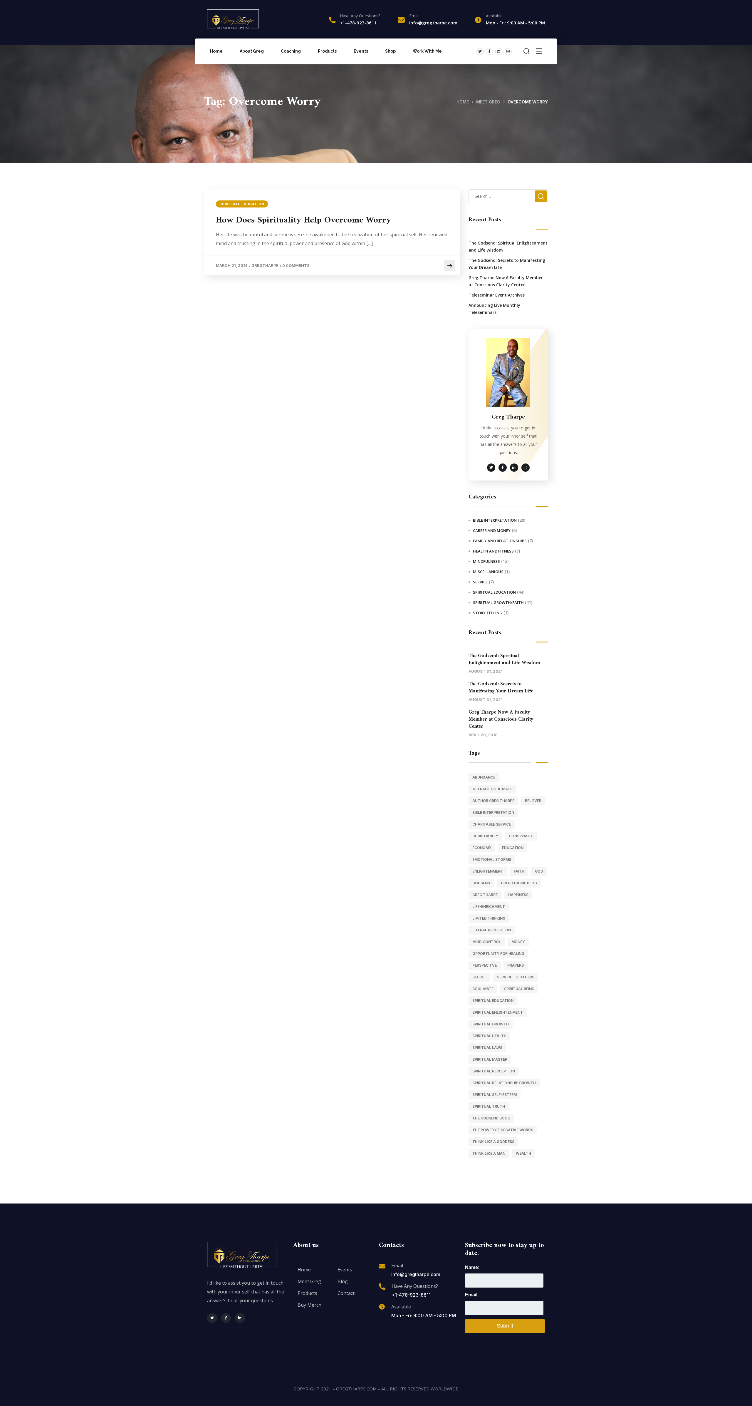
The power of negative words (502, 1130)
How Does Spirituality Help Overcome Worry (303, 220)
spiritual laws (487, 1047)
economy (481, 848)
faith (519, 871)
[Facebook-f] (489, 51)
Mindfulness (486, 561)
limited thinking (488, 918)
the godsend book (491, 1118)
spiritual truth (488, 1106)
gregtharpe (264, 265)
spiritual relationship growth (504, 1083)
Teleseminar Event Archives (497, 295)
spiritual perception (493, 1071)
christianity (485, 836)
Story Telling (487, 612)
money (518, 942)
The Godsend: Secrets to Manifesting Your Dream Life (507, 263)
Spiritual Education (241, 204)
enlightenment (487, 871)
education (512, 848)
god (539, 871)
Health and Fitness (493, 551)
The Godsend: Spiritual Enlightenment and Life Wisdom (508, 246)
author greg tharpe (493, 801)
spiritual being (519, 989)
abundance (483, 777)
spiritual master (489, 1059)
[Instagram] (508, 51)
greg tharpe (485, 895)
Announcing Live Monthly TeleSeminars (494, 308)
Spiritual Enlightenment (497, 1012)
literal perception (491, 930)
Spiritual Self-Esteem (494, 1094)
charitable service (491, 824)
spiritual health (489, 1036)
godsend (481, 883)
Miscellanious (488, 571)
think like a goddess (493, 1141)
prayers (515, 965)
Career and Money (492, 530)
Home (216, 51)
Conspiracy (521, 836)
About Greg (252, 51)
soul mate (483, 989)
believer (533, 801)
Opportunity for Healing (498, 953)
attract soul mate (492, 789)
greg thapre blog (519, 883)
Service (480, 582)
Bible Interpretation (495, 520)
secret (479, 977)
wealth (523, 1153)
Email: (472, 1294)
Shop (390, 51)
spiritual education (492, 1000)
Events (361, 51)
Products (327, 51)
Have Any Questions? (360, 16)
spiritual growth (490, 1024)
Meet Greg (488, 101)
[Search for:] (508, 196)
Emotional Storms (491, 859)
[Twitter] (480, 51)
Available (401, 1306)
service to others (515, 977)
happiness (518, 895)
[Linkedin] (498, 51)
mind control (486, 942)
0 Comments (296, 265)
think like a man (488, 1153)
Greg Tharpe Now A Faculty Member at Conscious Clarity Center (506, 281)
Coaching (291, 51)
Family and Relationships (500, 540)
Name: (472, 1267)
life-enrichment (488, 906)
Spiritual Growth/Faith (498, 602)
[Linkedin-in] (240, 1318)
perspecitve (484, 965)
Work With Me (427, 51)
